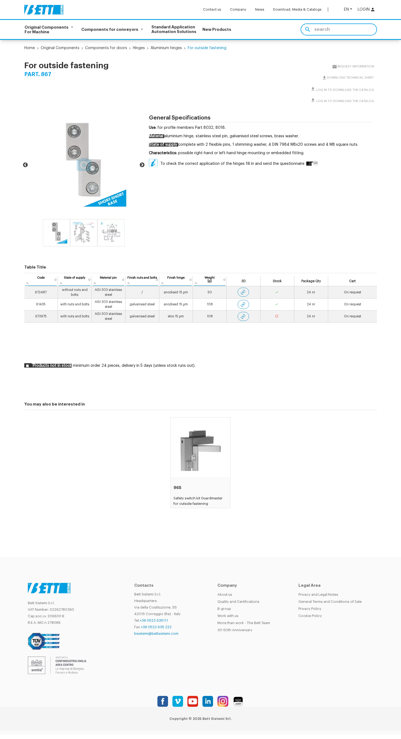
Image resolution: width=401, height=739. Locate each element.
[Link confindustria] (57, 665)
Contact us (212, 9)
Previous (25, 165)
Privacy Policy (309, 608)
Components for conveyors (109, 30)
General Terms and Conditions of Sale (330, 601)
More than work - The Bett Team (243, 623)
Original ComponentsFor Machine (46, 29)
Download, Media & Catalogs (297, 9)
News (259, 9)
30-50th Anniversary (234, 630)
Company (238, 9)
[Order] (55, 279)
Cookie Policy (310, 616)
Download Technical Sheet (350, 77)
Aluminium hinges (166, 48)
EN (346, 9)
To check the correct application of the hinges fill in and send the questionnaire (232, 164)
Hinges (139, 48)
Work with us (227, 616)
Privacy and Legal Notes (318, 594)
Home (29, 48)
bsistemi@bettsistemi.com (156, 633)
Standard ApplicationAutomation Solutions (173, 29)
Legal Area (309, 585)
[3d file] (243, 292)
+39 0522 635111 (154, 620)
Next (142, 165)
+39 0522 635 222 (156, 627)
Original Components (60, 48)
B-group (224, 608)
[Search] (307, 29)
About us (224, 594)
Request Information (355, 66)
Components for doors (106, 48)
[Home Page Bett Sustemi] (43, 9)
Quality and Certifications (238, 601)
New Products (216, 30)
